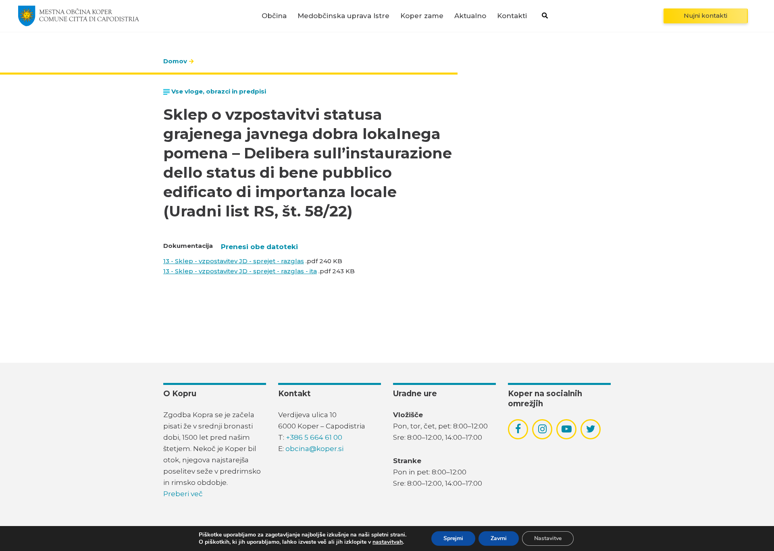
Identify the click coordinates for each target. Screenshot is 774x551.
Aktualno (470, 15)
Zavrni (499, 538)
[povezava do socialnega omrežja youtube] (567, 429)
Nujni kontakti (705, 15)
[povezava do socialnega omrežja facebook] (518, 428)
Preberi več (183, 494)
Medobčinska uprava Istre (343, 15)
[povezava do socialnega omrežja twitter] (590, 428)
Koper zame (421, 15)
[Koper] (78, 16)
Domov (175, 61)
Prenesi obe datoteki (259, 247)
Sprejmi (453, 538)
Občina (274, 15)
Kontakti (512, 15)
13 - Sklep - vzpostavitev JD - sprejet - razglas (233, 261)
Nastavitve (548, 538)
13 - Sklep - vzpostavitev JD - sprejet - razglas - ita (240, 271)
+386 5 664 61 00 (314, 437)
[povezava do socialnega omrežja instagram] (542, 428)
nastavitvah (387, 542)
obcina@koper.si (314, 449)
